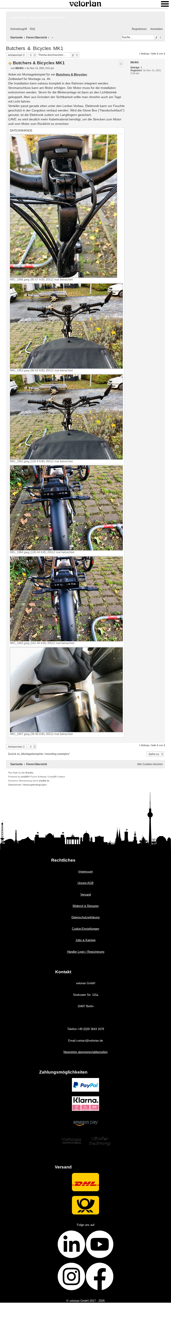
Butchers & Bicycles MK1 (34, 48)
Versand (85, 894)
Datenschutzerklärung (85, 917)
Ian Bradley (27, 772)
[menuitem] (31, 29)
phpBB (24, 776)
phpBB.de (44, 780)
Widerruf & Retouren (86, 906)
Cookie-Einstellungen (85, 928)
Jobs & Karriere (85, 940)
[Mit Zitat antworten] (121, 63)
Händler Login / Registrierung (85, 951)
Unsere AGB (85, 883)
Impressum (85, 871)
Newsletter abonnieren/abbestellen (85, 1052)
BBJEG (134, 62)
